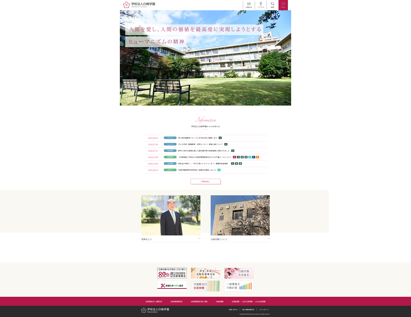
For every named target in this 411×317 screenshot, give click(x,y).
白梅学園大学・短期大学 (154, 301)
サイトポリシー (264, 309)
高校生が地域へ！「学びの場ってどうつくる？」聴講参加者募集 (203, 163)
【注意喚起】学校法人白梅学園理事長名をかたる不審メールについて (204, 157)
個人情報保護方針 (248, 309)
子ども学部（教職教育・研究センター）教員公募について (200, 144)
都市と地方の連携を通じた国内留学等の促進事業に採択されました (204, 150)
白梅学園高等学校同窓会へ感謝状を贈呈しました (197, 170)
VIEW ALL (205, 181)
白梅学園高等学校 (176, 301)
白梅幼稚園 (219, 301)
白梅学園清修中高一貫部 (199, 301)
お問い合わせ (233, 309)
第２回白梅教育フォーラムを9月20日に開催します (197, 137)
